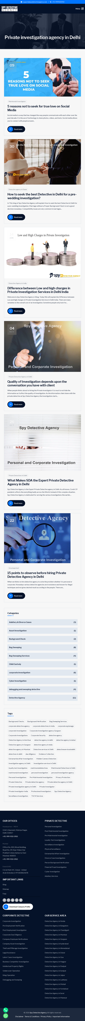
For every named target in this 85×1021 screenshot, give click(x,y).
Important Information (61, 1016)
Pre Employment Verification (14, 926)
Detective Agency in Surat (54, 993)
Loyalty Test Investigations (55, 840)
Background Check (17, 639)
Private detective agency (34, 782)
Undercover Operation (11, 971)
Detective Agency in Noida (55, 921)
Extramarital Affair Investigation (57, 853)
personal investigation (39, 773)
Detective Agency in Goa (54, 957)
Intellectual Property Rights (13, 966)
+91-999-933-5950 (10, 836)
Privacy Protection (63, 777)
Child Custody (15, 664)
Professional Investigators (41, 791)
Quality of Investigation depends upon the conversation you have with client (37, 383)
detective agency (55, 735)
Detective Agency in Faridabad (56, 989)
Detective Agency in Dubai (55, 953)
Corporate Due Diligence (12, 935)
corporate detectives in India (44, 726)
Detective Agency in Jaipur (55, 975)
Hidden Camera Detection (46, 759)
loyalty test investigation (18, 768)
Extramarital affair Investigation (21, 759)
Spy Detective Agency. (38, 1012)
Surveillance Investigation (18, 796)
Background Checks (16, 721)
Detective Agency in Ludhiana (56, 980)
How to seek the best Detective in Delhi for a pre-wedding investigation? (41, 196)
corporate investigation (19, 673)
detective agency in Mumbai (19, 749)
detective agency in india (43, 745)
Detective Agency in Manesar (56, 998)
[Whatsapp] (5, 1015)
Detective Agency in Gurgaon (56, 939)
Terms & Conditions (32, 1016)
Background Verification (36, 721)
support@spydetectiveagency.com (35, 2)
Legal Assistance (9, 953)
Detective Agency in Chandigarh (57, 930)
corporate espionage (66, 726)
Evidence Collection (46, 754)
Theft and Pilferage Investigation (15, 948)
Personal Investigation (53, 826)
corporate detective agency (19, 726)
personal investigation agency (62, 773)
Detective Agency (17, 698)
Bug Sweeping (15, 647)
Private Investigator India (18, 791)
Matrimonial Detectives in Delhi (63, 768)
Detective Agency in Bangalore (56, 926)
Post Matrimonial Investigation (56, 831)
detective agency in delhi (43, 740)
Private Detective (15, 782)
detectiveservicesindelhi (66, 749)
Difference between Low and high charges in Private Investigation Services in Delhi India (38, 290)
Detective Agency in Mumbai (56, 935)
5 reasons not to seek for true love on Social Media (38, 108)
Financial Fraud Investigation (56, 867)
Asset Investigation (18, 631)
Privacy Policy (46, 1016)
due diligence (31, 754)
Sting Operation (9, 975)
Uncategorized (14, 568)
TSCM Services (37, 796)
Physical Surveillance (52, 849)
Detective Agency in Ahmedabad (57, 948)
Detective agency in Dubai (18, 189)
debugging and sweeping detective (24, 689)
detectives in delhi (15, 754)
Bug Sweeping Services (19, 656)
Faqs (4, 894)
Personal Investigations (17, 777)
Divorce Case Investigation (55, 858)
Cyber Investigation (17, 681)
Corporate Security (38, 735)
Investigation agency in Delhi (19, 763)
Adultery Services (51, 876)
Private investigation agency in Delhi (22, 787)
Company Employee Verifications (15, 939)
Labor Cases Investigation (12, 957)
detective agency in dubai (65, 740)
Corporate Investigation (12, 921)
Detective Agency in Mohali (55, 984)
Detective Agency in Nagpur (55, 962)
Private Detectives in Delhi (18, 475)
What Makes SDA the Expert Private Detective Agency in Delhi (40, 482)
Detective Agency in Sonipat (55, 971)
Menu (78, 9)
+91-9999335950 (58, 2)
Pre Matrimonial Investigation (41, 777)
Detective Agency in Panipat (55, 966)
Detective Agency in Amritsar (20, 740)
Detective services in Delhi (43, 749)
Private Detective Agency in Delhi (20, 377)
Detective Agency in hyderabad (57, 944)
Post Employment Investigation (14, 930)
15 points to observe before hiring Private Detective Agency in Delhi (36, 575)
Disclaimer (19, 1016)
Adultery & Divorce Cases (20, 622)
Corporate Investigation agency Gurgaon (45, 731)
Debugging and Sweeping (12, 980)
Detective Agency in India (18, 283)
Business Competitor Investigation (16, 962)
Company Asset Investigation (14, 944)
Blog (4, 884)
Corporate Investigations (18, 735)
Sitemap (6, 889)
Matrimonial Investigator (17, 101)
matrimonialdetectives (39, 768)
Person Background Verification (57, 862)
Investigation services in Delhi (45, 763)
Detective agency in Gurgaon (20, 745)
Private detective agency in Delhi (59, 782)
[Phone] (5, 1010)
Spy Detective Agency (62, 791)
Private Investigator (47, 787)
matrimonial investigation (18, 773)
